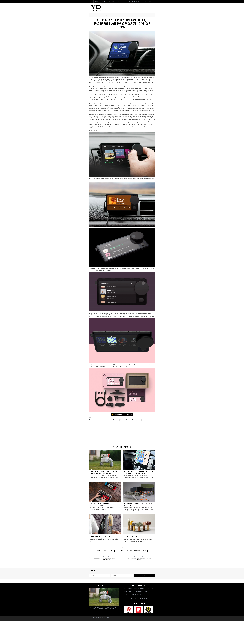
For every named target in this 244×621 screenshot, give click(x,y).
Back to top (93, 619)
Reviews (140, 15)
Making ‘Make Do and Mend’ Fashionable (100, 536)
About (91, 1)
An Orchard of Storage (130, 536)
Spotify (123, 77)
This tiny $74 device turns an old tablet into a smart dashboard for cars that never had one (138, 472)
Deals (134, 15)
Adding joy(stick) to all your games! (100, 504)
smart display (137, 550)
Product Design (97, 15)
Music (121, 550)
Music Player (129, 550)
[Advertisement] (132, 8)
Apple (111, 550)
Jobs (118, 1)
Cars (116, 550)
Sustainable (128, 15)
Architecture (119, 15)
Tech (104, 15)
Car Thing (131, 96)
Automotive (111, 15)
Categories (97, 1)
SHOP (113, 1)
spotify (145, 550)
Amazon (105, 550)
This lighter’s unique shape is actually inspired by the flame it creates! (139, 558)
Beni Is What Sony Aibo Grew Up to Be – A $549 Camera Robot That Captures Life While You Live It (104, 472)
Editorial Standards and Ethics (130, 594)
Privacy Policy (139, 594)
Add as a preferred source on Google (123, 414)
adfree (98, 550)
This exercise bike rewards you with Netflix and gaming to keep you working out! (105, 558)
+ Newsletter (147, 15)
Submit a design (106, 1)
